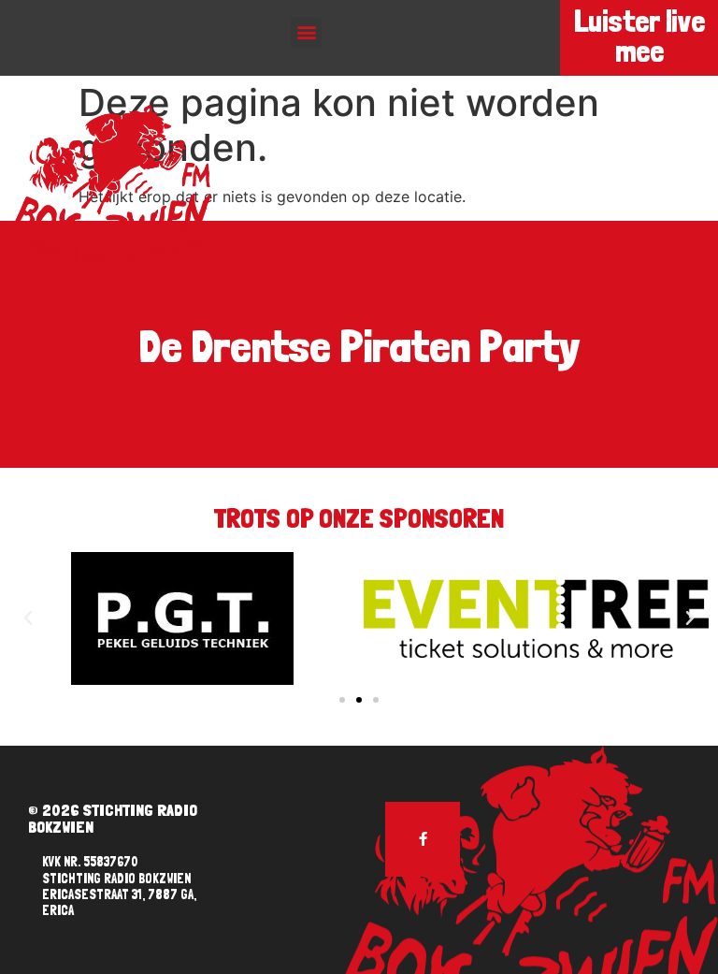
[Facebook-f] (422, 839)
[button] (306, 32)
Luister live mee (639, 36)
